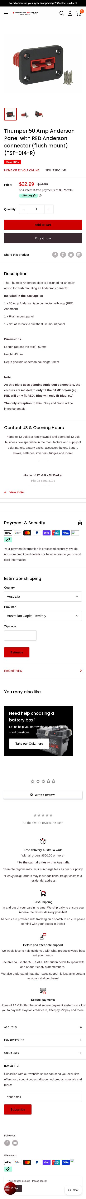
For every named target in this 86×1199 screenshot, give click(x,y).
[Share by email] (79, 255)
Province (10, 607)
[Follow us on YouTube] (15, 1143)
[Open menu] (6, 13)
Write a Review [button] (45, 795)
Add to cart (43, 224)
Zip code (10, 626)
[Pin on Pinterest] (63, 255)
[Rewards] (10, 1188)
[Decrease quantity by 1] (23, 209)
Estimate (16, 652)
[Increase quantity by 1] (49, 209)
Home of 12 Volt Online (21, 170)
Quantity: (10, 209)
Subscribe (17, 1109)
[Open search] (61, 13)
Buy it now (43, 238)
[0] (78, 13)
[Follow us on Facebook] (7, 1143)
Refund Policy (13, 670)
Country (9, 587)
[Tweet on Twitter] (71, 255)
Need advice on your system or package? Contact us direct (43, 3)
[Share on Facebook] (55, 255)
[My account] (70, 13)
